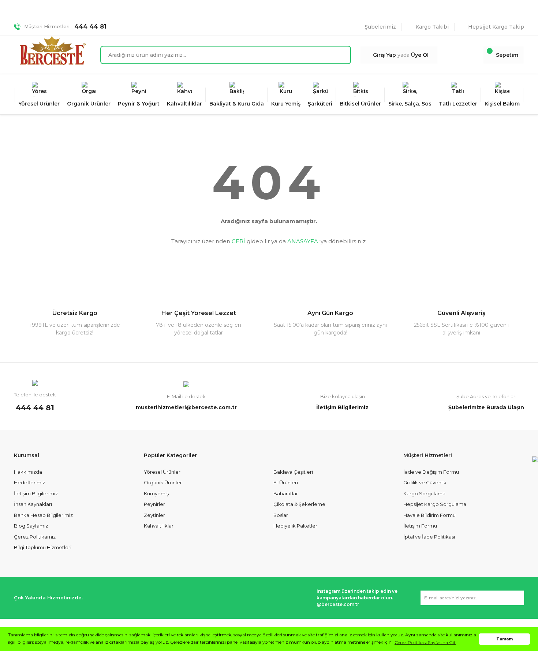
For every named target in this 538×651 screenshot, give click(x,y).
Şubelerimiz (380, 26)
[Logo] (53, 50)
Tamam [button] (504, 639)
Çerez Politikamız (35, 537)
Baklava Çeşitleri (293, 472)
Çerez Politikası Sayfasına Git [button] (425, 642)
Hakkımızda (28, 472)
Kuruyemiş (156, 493)
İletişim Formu (420, 526)
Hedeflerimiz (29, 482)
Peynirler (154, 504)
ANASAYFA (302, 241)
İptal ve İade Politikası (429, 537)
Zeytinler (154, 515)
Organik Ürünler (163, 482)
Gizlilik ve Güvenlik (425, 482)
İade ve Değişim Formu (431, 472)
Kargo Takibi (432, 26)
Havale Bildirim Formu (429, 515)
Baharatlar (285, 493)
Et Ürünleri (285, 482)
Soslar (280, 515)
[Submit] (515, 598)
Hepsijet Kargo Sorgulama (434, 504)
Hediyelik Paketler (295, 526)
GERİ (238, 241)
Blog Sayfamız (31, 526)
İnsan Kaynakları (33, 504)
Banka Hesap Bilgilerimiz (43, 515)
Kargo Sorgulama (424, 493)
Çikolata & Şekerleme (299, 504)
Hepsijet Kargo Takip (496, 26)
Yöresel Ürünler (162, 472)
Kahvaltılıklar (158, 526)
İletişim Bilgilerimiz (36, 493)
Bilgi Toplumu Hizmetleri (42, 547)
